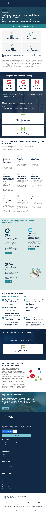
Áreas (3, 454)
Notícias (4, 464)
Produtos (4, 456)
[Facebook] (39, 502)
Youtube (28, 504)
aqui (33, 26)
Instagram (17, 504)
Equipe (3, 478)
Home (3, 12)
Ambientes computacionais (8, 448)
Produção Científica (6, 468)
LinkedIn (7, 504)
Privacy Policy (39, 506)
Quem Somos (5, 476)
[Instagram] (17, 502)
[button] (44, 3)
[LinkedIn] (7, 502)
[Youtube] (28, 502)
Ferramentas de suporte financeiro (9, 446)
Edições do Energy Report (7, 466)
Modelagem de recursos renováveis (9, 444)
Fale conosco (5, 484)
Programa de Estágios (7, 488)
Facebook (39, 504)
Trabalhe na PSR (5, 486)
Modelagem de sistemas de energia (9, 442)
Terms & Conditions (30, 506)
